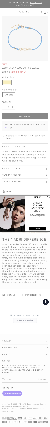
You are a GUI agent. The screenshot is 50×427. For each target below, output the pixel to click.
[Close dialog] (48, 197)
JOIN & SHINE (37, 228)
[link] (37, 197)
